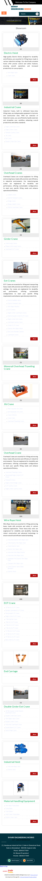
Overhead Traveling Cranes (13, 472)
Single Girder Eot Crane (12, 127)
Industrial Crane (12, 107)
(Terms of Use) (34, 874)
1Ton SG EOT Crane (11, 622)
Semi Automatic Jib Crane (15, 412)
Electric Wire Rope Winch (15, 328)
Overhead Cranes (13, 172)
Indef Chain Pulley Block (12, 814)
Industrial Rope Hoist (14, 766)
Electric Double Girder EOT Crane (18, 316)
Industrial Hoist (12, 761)
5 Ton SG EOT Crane (11, 628)
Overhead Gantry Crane (15, 322)
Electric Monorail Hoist (14, 303)
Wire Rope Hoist (12, 72)
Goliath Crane (12, 195)
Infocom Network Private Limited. (28, 877)
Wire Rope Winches (13, 306)
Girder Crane (11, 238)
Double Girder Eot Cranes (13, 716)
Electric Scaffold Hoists (14, 300)
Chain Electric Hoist (13, 546)
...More (34, 80)
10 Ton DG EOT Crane (12, 607)
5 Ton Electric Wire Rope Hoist (17, 543)
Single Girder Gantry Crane (13, 489)
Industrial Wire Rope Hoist (16, 555)
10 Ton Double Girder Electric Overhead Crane (14, 712)
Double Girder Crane (11, 721)
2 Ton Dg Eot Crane (11, 619)
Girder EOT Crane (13, 325)
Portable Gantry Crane (12, 132)
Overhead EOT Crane (12, 249)
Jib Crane (8, 135)
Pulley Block (8, 808)
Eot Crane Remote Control (16, 331)
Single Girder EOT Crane (13, 616)
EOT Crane (9, 603)
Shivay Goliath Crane (14, 204)
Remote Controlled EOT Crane (14, 610)
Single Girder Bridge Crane (13, 483)
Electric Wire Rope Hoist (15, 549)
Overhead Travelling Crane (16, 421)
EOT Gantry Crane (11, 486)
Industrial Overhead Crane (13, 724)
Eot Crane (8, 138)
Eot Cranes (9, 280)
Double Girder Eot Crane (13, 141)
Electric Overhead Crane (15, 207)
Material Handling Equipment (19, 801)
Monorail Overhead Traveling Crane (19, 367)
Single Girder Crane (11, 129)
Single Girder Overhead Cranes (17, 313)
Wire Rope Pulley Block (12, 805)
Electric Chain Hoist (11, 817)
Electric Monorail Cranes (15, 198)
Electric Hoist (11, 52)
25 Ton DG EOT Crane (12, 637)
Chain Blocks (9, 811)
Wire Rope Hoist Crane (12, 718)
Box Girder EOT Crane (12, 640)
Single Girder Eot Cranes (15, 319)
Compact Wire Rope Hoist (15, 563)
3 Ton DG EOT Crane (12, 625)
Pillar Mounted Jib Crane (15, 409)
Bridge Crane (12, 201)
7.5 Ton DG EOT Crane (12, 631)
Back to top (3, 866)
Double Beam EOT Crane (13, 727)
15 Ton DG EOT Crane (12, 634)
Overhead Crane (12, 452)
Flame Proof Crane (11, 730)
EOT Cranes (11, 309)
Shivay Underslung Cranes (13, 246)
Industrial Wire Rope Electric (16, 552)
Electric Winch (12, 571)
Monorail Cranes (10, 480)
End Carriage (11, 671)
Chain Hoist (11, 75)
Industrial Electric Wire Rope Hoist (18, 540)
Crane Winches (12, 415)
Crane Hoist (11, 418)
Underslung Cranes (11, 243)
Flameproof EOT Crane (12, 613)
